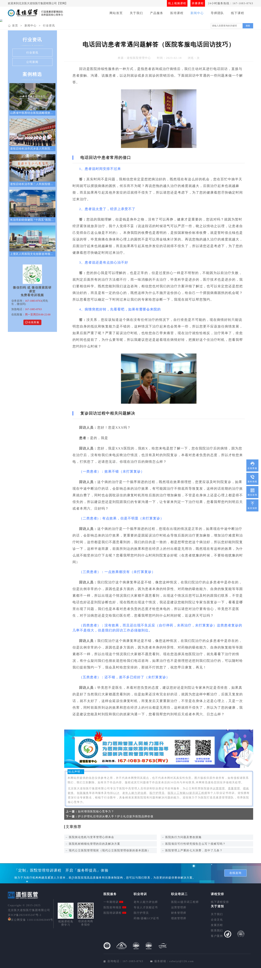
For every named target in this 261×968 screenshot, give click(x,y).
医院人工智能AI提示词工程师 (187, 793)
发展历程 (217, 925)
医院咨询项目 (112, 907)
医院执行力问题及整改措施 (183, 837)
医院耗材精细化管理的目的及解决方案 (94, 843)
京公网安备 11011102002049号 (32, 919)
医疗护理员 (157, 793)
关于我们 (136, 13)
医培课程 (177, 13)
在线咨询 (235, 872)
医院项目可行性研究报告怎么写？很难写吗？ (195, 843)
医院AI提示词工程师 (185, 901)
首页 (15, 25)
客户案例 (217, 935)
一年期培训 (111, 901)
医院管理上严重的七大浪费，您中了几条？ (194, 850)
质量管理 (234, 788)
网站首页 (116, 13)
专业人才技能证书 (146, 907)
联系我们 (217, 930)
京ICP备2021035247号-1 (25, 914)
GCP (116, 793)
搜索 (248, 25)
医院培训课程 (112, 912)
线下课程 (237, 13)
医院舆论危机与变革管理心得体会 (91, 837)
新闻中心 (197, 13)
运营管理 (219, 788)
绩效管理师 (178, 918)
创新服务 (83, 793)
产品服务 (156, 13)
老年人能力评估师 (134, 793)
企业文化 (217, 919)
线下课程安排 (220, 901)
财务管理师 (178, 912)
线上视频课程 (177, 3)
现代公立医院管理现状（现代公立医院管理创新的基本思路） (109, 850)
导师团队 (217, 13)
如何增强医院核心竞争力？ (96, 811)
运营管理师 (178, 907)
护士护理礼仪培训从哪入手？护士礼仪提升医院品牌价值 (115, 816)
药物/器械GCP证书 (146, 918)
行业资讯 (49, 25)
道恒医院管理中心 (139, 57)
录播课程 (198, 3)
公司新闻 (32, 61)
